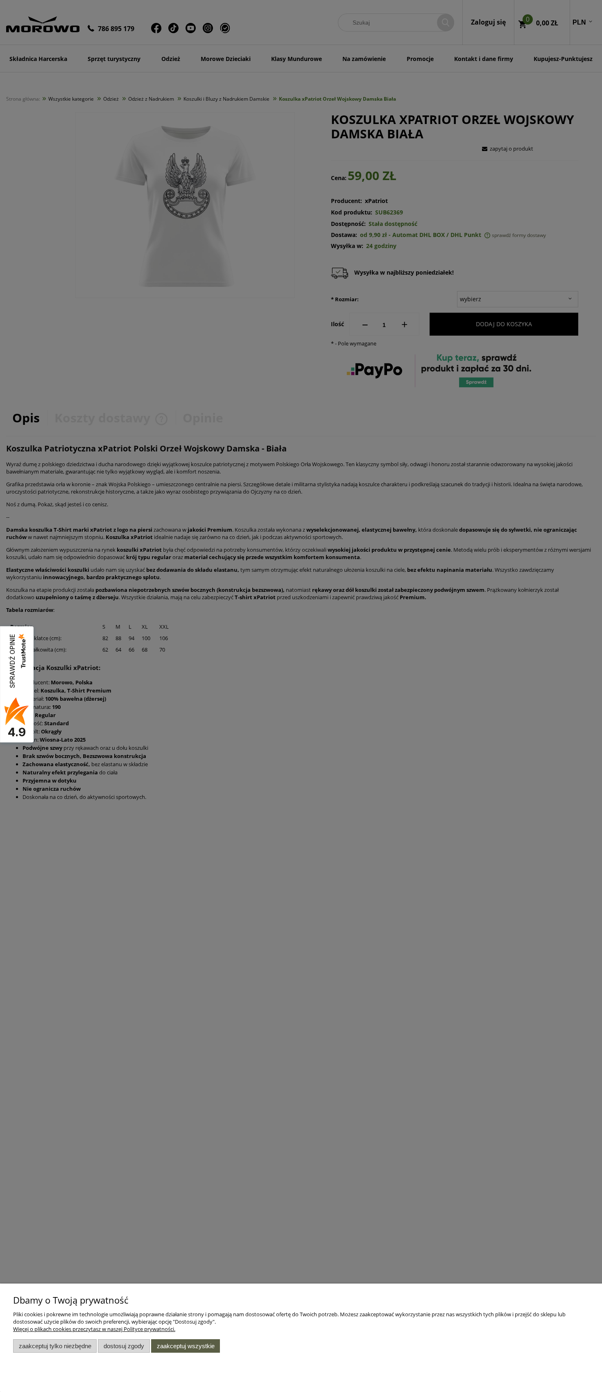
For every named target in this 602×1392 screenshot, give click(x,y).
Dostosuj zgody (124, 1345)
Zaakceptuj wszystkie (186, 1345)
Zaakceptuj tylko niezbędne (55, 1345)
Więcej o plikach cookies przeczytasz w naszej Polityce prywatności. (94, 1329)
